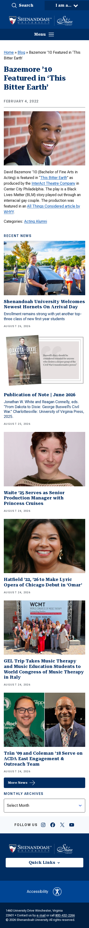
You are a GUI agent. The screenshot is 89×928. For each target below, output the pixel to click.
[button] (22, 5)
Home (9, 52)
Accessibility (37, 891)
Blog (21, 52)
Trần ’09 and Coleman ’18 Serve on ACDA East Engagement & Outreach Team (43, 758)
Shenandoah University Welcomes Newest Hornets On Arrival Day (44, 304)
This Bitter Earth (53, 177)
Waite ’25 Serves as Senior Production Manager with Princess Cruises (34, 498)
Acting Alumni (35, 221)
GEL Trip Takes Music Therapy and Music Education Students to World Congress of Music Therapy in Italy (44, 669)
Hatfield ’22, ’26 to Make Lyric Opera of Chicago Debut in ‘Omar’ (43, 582)
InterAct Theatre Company (53, 183)
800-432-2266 (65, 915)
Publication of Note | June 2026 (39, 394)
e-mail (41, 915)
